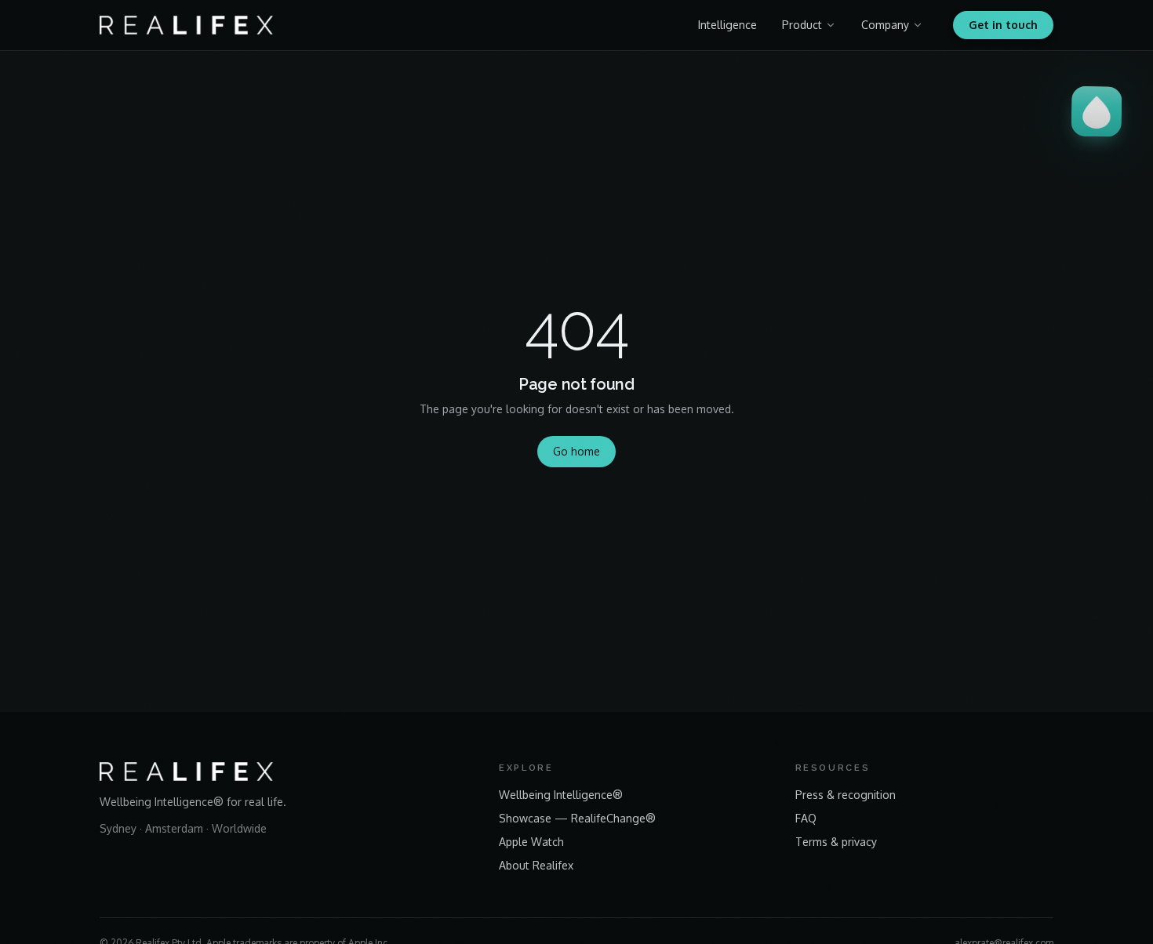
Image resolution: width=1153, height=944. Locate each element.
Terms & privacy (836, 841)
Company (885, 24)
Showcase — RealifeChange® (577, 818)
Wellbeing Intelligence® (561, 794)
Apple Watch (531, 841)
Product (802, 24)
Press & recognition (845, 794)
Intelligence (727, 24)
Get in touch (1003, 24)
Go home (576, 451)
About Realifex (536, 865)
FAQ (806, 818)
